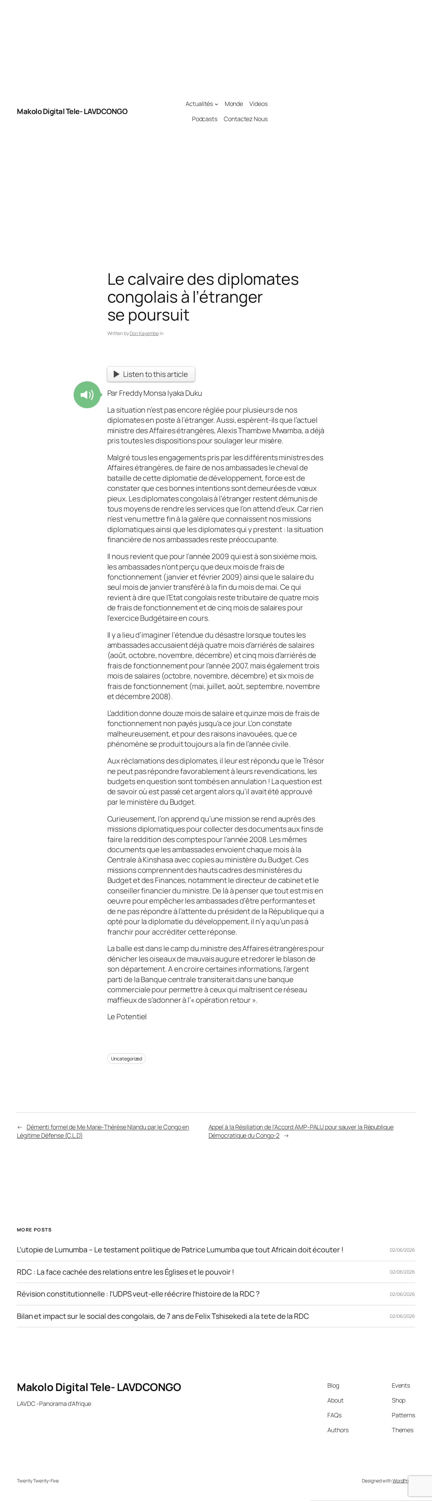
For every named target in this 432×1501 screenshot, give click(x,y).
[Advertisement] (341, 111)
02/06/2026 (402, 1250)
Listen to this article (155, 374)
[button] (87, 394)
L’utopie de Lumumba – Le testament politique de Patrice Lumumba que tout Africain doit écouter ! (180, 1250)
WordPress (404, 1480)
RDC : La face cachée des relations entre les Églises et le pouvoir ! (125, 1272)
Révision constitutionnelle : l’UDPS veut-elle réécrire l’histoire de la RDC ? (138, 1294)
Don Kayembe (144, 333)
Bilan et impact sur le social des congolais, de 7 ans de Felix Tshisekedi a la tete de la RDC (163, 1316)
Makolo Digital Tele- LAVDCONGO (72, 111)
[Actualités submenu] (216, 104)
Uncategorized (126, 1058)
